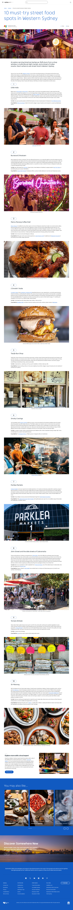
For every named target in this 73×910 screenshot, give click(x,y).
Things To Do (20, 887)
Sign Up (7, 853)
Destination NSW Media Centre (53, 891)
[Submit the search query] (26, 2)
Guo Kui (25, 167)
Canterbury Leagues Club (26, 292)
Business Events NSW (50, 889)
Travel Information (36, 885)
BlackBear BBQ (20, 302)
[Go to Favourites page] (70, 2)
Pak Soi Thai (22, 566)
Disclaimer (5, 887)
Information (35, 882)
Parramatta (19, 91)
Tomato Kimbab (19, 627)
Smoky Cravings (23, 422)
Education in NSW (36, 893)
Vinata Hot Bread (38, 564)
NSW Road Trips (21, 889)
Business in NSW (35, 891)
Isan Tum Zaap (57, 167)
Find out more (9, 771)
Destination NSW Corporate (52, 887)
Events (19, 891)
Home (5, 8)
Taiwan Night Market (21, 170)
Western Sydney (26, 73)
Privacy (4, 889)
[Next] (67, 828)
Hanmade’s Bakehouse (54, 692)
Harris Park (25, 91)
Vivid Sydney (49, 893)
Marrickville (27, 568)
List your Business (36, 889)
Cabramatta (35, 555)
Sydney (5, 882)
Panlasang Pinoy (22, 433)
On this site (20, 882)
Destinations (20, 885)
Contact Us (5, 885)
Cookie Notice (6, 891)
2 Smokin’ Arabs (14, 292)
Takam (29, 702)
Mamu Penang (14, 226)
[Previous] (64, 828)
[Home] (8, 2)
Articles (9, 8)
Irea (18, 633)
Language (65, 882)
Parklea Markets (14, 489)
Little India (34, 145)
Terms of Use (6, 893)
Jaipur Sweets (36, 94)
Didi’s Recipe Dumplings (45, 496)
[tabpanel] (36, 43)
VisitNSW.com (49, 885)
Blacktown (55, 302)
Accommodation (21, 893)
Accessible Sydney (36, 887)
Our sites (48, 882)
